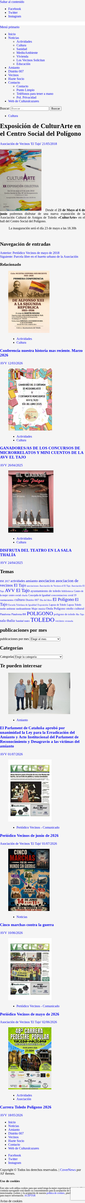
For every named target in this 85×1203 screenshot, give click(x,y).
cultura (19, 600)
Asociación (24, 1099)
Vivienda (22, 56)
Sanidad (22, 49)
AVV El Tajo (17, 590)
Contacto (14, 82)
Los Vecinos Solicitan (31, 60)
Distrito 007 (16, 71)
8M (2, 581)
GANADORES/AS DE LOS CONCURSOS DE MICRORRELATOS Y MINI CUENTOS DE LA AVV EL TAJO (41, 452)
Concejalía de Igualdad (39, 595)
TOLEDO (42, 619)
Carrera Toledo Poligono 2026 (25, 1107)
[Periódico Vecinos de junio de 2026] (30, 820)
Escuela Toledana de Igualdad (22, 605)
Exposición (43, 605)
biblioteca (67, 591)
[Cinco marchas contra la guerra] (29, 910)
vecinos (59, 621)
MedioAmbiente (27, 52)
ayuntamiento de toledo (46, 591)
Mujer (35, 608)
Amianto (14, 67)
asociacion (47, 581)
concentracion (59, 595)
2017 (7, 581)
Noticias (13, 38)
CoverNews (68, 1170)
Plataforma (5, 614)
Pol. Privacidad (26, 97)
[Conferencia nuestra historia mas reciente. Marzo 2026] (29, 331)
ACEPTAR (29, 1195)
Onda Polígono (55, 608)
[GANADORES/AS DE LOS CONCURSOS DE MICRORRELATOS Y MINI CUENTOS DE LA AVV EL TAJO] (30, 429)
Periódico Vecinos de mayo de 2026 (29, 1014)
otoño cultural (75, 608)
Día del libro (46, 600)
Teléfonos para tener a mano (35, 93)
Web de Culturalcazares (23, 101)
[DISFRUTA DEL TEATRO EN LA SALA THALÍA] (30, 531)
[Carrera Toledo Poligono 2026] (29, 1088)
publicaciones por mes (14, 639)
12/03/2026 (15, 363)
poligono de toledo (64, 614)
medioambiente (23, 608)
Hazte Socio (16, 79)
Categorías (7, 656)
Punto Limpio (25, 90)
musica (41, 608)
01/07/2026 (15, 754)
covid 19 (72, 595)
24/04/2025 (15, 562)
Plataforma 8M (18, 614)
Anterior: (29, 253)
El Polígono (63, 599)
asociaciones (33, 586)
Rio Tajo (80, 614)
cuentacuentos (7, 600)
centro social (15, 595)
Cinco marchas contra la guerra (27, 925)
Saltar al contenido (12, 2)
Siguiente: (39, 256)
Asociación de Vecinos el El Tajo (55, 586)
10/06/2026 (15, 933)
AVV (4, 363)
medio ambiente (7, 608)
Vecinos (13, 75)
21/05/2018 (49, 144)
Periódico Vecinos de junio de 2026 (29, 835)
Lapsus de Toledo (57, 604)
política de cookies (56, 1193)
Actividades (24, 41)
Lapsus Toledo (74, 605)
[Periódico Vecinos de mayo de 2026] (30, 999)
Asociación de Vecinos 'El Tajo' (21, 144)
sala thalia (7, 621)
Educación (23, 64)
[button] (9, 27)
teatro (27, 621)
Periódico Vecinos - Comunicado (38, 827)
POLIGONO (40, 613)
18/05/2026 (15, 1115)
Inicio (12, 34)
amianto (32, 581)
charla (24, 595)
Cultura (21, 45)
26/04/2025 (15, 465)
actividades (18, 581)
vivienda (69, 621)
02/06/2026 (49, 1022)
